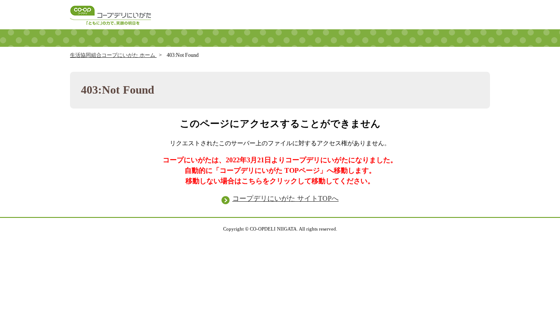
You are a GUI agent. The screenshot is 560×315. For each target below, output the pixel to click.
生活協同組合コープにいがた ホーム (113, 55)
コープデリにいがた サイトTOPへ (285, 198)
